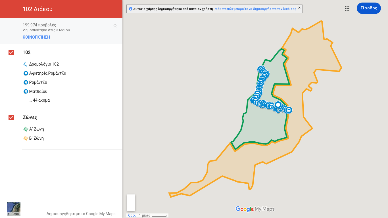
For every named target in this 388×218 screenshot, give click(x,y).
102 (26, 52)
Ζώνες (30, 117)
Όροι (15, 213)
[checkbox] (115, 25)
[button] (347, 8)
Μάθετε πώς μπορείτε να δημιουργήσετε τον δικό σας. (256, 9)
